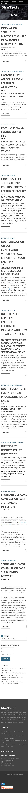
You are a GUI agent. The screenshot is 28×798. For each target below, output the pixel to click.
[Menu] (26, 7)
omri (10, 47)
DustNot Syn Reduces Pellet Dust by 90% (11, 450)
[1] (9, 289)
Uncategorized (19, 24)
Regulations (18, 385)
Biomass (3, 442)
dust (2, 47)
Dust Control (5, 24)
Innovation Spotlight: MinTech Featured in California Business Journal (13, 36)
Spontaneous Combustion (8, 491)
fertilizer (6, 47)
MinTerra (12, 24)
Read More (6, 61)
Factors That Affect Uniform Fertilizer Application (13, 673)
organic (13, 47)
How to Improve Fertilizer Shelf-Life (12, 131)
